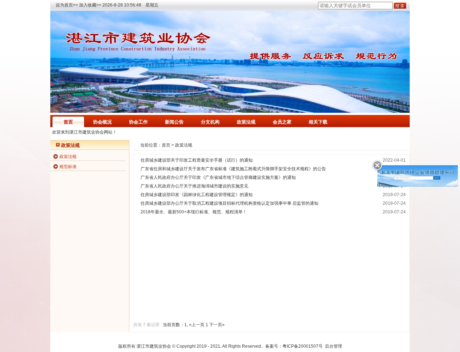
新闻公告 (174, 122)
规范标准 (68, 166)
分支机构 (210, 122)
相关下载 (318, 122)
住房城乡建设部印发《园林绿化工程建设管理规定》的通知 (197, 194)
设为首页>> (67, 5)
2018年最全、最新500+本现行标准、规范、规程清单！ (194, 211)
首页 (68, 122)
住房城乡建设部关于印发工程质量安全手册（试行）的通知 (197, 160)
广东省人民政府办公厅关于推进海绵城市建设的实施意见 (194, 186)
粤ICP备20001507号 (302, 346)
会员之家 (282, 122)
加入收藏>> (90, 5)
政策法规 (246, 122)
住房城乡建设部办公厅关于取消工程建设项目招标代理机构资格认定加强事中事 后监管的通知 (229, 203)
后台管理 (333, 346)
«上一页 (196, 324)
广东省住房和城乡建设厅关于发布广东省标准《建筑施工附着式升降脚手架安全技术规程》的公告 (233, 168)
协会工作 (138, 122)
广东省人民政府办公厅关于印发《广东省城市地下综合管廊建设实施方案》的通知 (218, 177)
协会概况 (102, 122)
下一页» (217, 324)
